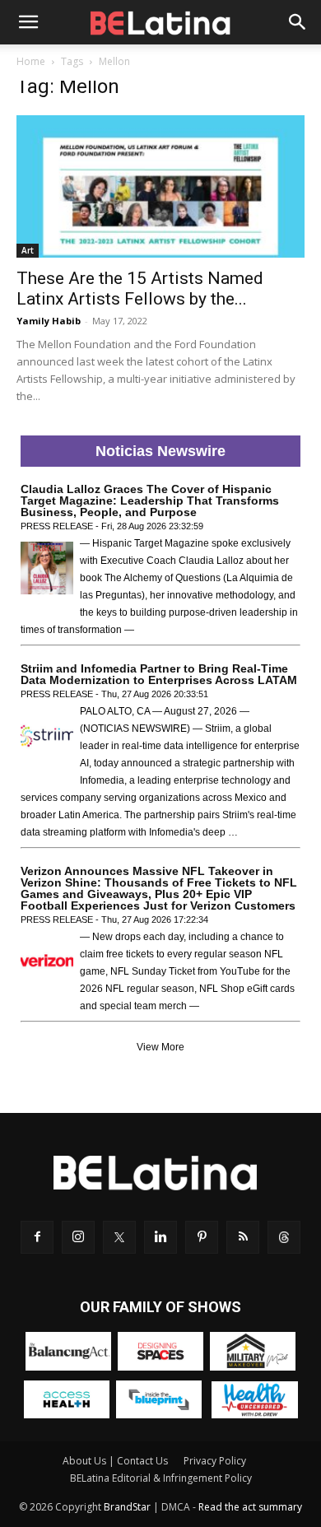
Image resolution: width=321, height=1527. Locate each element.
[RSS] (242, 1237)
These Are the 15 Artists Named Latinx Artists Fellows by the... (139, 288)
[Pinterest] (201, 1237)
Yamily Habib (48, 320)
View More (160, 1047)
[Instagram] (78, 1237)
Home (30, 61)
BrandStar (127, 1507)
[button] (28, 22)
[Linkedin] (160, 1237)
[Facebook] (37, 1237)
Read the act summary (250, 1507)
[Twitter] (119, 1237)
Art (27, 250)
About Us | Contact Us (115, 1461)
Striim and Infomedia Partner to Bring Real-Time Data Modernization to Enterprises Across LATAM (159, 674)
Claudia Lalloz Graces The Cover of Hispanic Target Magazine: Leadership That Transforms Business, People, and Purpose (150, 500)
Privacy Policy (215, 1461)
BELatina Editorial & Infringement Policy (161, 1478)
